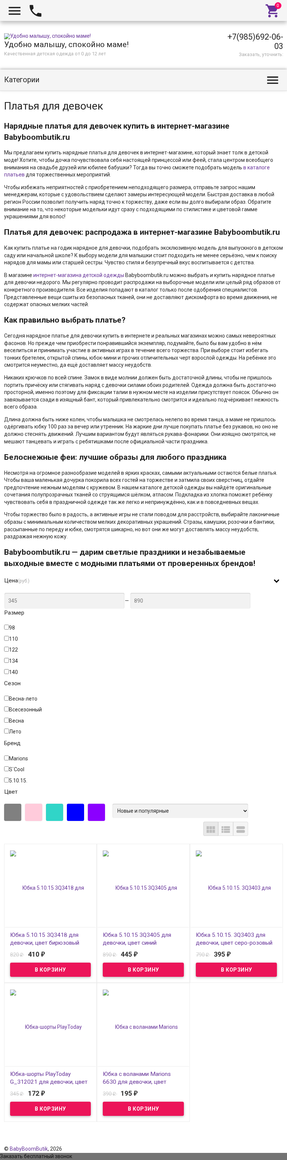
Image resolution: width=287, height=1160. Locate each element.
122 (13, 650)
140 (13, 672)
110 (13, 639)
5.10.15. (18, 781)
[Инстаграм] (278, 1141)
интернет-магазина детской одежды (78, 275)
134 (13, 661)
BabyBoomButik (29, 1149)
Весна (16, 721)
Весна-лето (23, 699)
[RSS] (268, 1141)
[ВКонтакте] (257, 1141)
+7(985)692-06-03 (255, 41)
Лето (15, 732)
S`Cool (16, 769)
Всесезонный (25, 710)
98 (12, 628)
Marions (18, 758)
